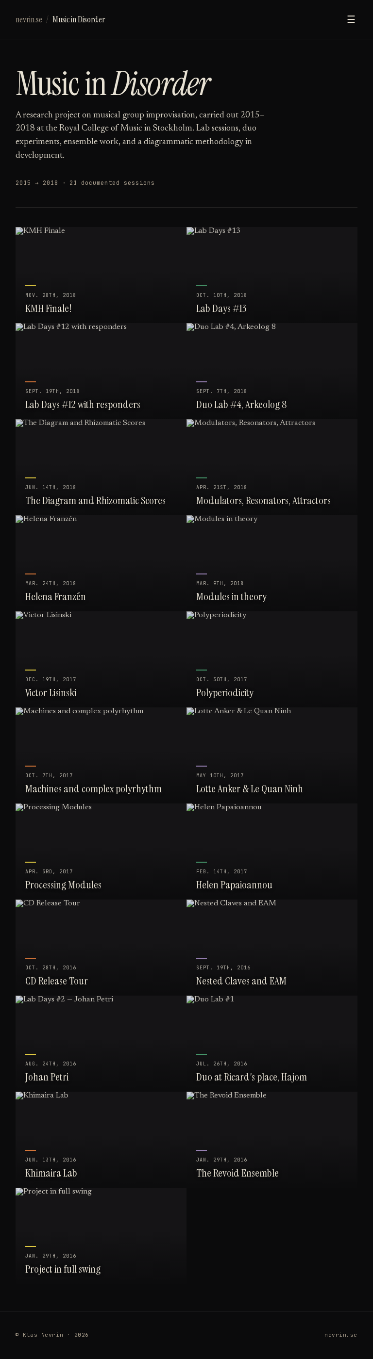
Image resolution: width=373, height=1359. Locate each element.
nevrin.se (29, 19)
